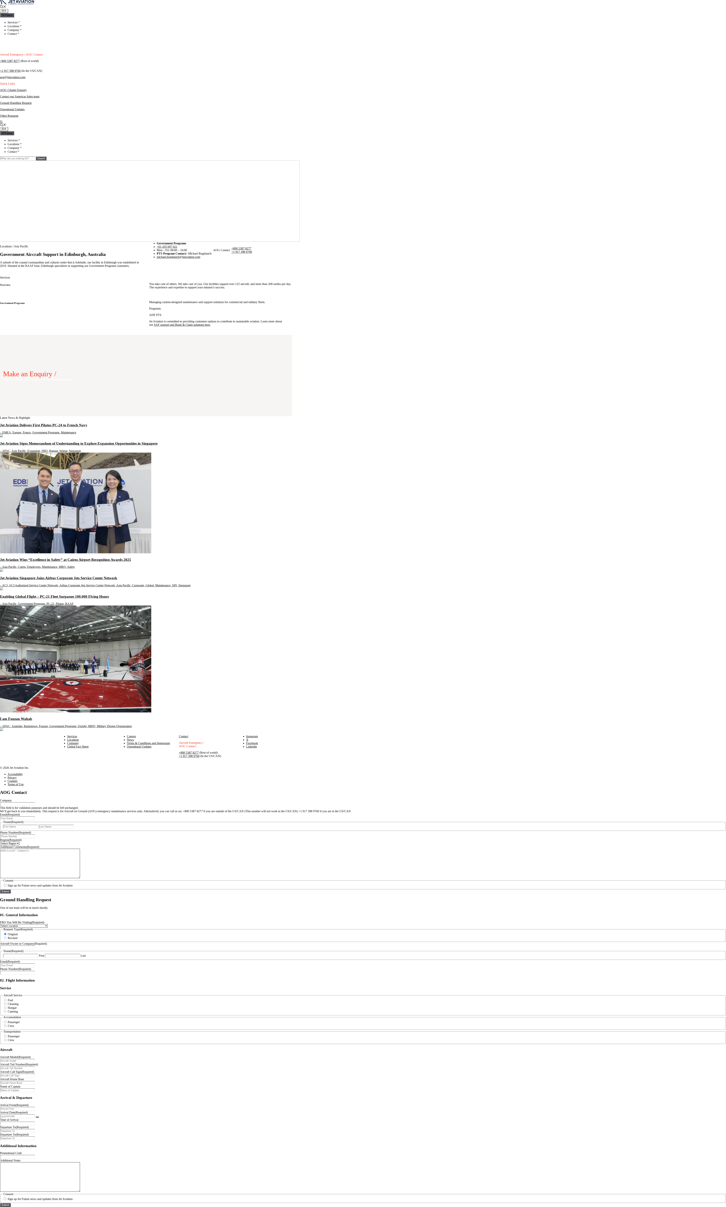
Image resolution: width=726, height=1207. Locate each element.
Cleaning (13, 1004)
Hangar (12, 1007)
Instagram (252, 736)
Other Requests (9, 115)
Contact (12, 33)
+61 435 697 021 (167, 246)
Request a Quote (13, 379)
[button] (3, 7)
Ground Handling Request (16, 103)
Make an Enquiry (27, 374)
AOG (4, 90)
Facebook (252, 743)
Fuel (10, 1000)
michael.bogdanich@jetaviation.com (178, 257)
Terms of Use (16, 784)
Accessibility (15, 774)
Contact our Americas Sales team (19, 96)
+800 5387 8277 (10, 61)
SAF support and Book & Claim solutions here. (182, 324)
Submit (5, 891)
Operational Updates (12, 109)
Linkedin (251, 746)
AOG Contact (32, 379)
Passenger (14, 1022)
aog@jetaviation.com (12, 77)
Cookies (12, 781)
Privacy (12, 777)
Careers (131, 736)
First (41, 955)
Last (83, 955)
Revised (12, 938)
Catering (13, 1011)
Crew (11, 1025)
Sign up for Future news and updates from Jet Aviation (40, 885)
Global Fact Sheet (77, 746)
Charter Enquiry (17, 90)
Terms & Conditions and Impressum (148, 743)
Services (13, 22)
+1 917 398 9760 (10, 70)
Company (13, 30)
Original (13, 934)
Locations (13, 26)
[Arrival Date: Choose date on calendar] (37, 1117)
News (130, 739)
